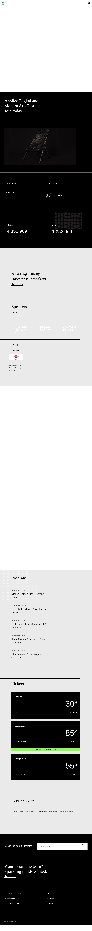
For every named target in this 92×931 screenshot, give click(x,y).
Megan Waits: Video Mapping (28, 593)
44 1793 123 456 (12, 903)
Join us (17, 284)
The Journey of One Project (26, 654)
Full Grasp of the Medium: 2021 (29, 624)
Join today (13, 111)
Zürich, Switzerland (13, 894)
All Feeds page (42, 811)
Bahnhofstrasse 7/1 (12, 898)
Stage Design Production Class (28, 639)
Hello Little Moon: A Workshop (29, 608)
